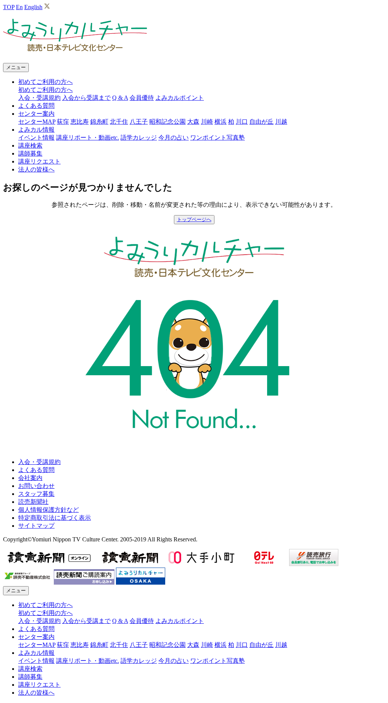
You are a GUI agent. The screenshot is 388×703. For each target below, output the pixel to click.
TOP (8, 7)
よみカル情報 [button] (36, 129)
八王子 (139, 121)
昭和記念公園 (167, 121)
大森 (193, 121)
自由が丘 (261, 121)
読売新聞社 (33, 502)
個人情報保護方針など (48, 509)
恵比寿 (79, 121)
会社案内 (30, 478)
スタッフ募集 (36, 494)
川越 (281, 121)
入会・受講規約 (39, 97)
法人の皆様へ (36, 169)
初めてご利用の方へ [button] (45, 82)
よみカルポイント (179, 97)
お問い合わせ (36, 486)
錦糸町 (99, 121)
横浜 (220, 121)
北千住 (119, 121)
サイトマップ (36, 525)
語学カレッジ (138, 137)
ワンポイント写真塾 (217, 137)
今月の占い (173, 137)
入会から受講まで (86, 97)
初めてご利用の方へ (45, 89)
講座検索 (30, 145)
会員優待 (142, 97)
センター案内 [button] (36, 113)
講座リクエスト (39, 161)
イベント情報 (36, 137)
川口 (242, 121)
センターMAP (36, 121)
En (19, 7)
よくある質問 (36, 105)
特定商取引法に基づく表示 (54, 517)
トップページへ (194, 219)
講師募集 (30, 153)
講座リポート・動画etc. (87, 137)
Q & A (120, 97)
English (33, 7)
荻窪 (63, 121)
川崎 (207, 121)
